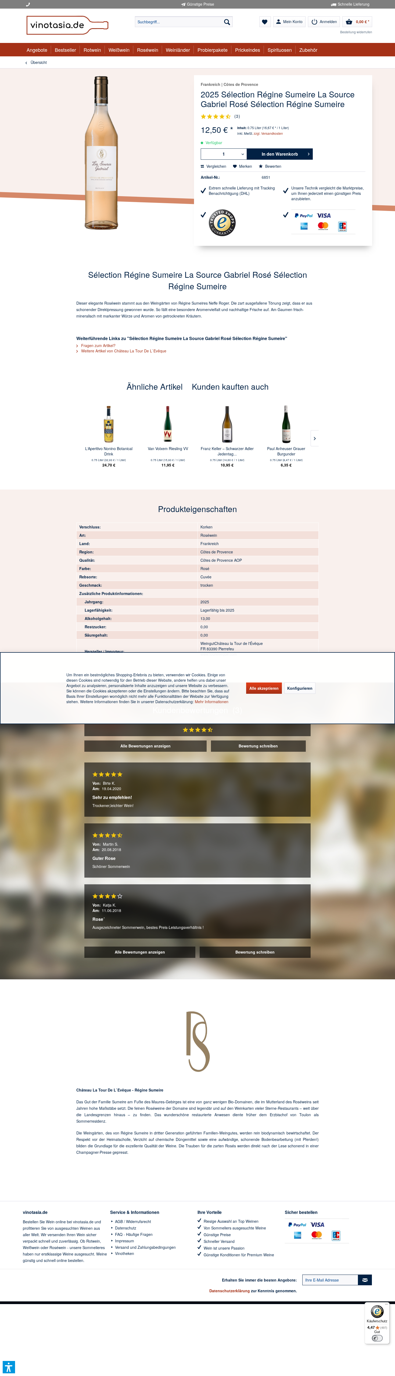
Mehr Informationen (211, 701)
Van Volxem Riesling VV (168, 448)
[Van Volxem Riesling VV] (168, 424)
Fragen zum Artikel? (98, 345)
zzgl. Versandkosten (268, 133)
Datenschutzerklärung (229, 1290)
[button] (9, 1367)
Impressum (124, 1240)
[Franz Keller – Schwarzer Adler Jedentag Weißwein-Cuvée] (227, 424)
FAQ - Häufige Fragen (133, 1234)
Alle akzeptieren (264, 688)
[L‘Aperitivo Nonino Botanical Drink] (108, 424)
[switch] (377, 1338)
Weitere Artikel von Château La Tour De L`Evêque (123, 350)
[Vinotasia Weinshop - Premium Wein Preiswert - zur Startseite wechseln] (67, 26)
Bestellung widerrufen (356, 32)
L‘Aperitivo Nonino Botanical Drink (108, 451)
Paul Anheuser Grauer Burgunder (286, 451)
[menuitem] (184, 21)
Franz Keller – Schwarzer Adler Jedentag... (227, 451)
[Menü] (386, 1305)
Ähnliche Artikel (155, 386)
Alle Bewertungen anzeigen (145, 746)
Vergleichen (215, 166)
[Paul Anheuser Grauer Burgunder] (286, 424)
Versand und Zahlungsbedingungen (145, 1247)
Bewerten (272, 166)
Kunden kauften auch (230, 386)
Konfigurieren (300, 688)
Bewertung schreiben (258, 746)
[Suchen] (227, 21)
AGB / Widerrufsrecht (132, 1221)
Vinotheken (124, 1253)
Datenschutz (125, 1228)
